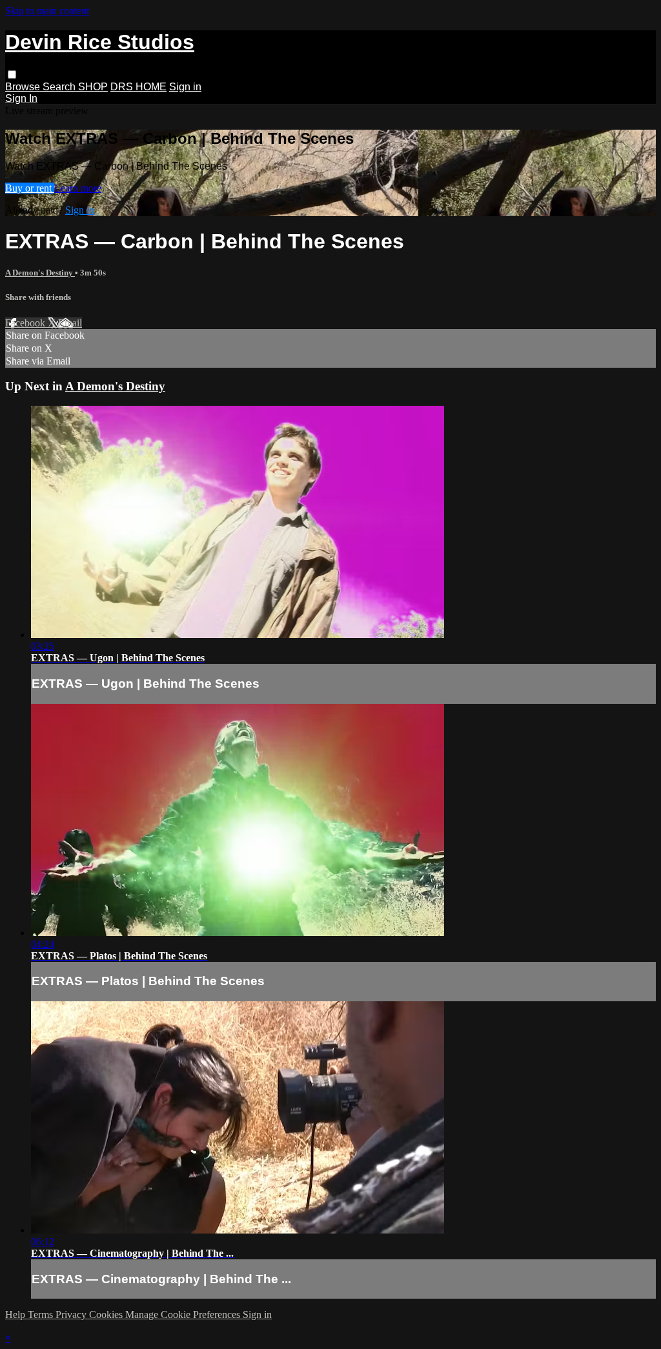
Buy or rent (29, 188)
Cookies (107, 1314)
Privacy (72, 1314)
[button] (12, 74)
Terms (42, 1314)
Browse (24, 86)
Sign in (185, 86)
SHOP (93, 86)
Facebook (26, 322)
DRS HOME (138, 86)
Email (70, 322)
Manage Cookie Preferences (184, 1314)
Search (60, 86)
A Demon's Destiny (40, 272)
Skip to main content (47, 10)
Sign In (21, 98)
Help (16, 1314)
